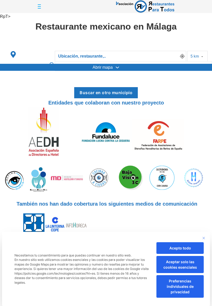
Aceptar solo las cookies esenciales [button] (180, 264)
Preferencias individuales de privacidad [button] (180, 286)
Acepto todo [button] (180, 248)
